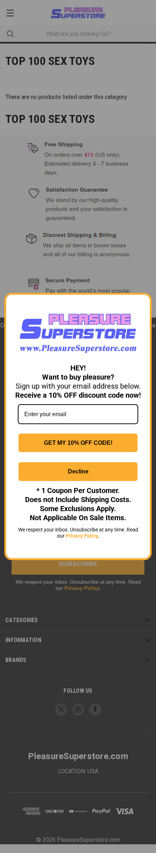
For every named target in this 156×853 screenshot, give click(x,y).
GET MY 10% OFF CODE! (78, 443)
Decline (78, 471)
